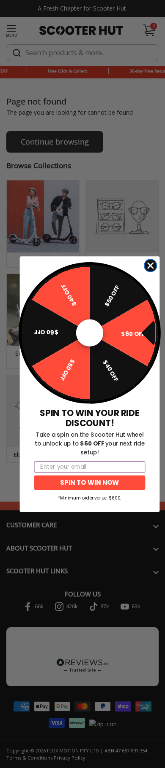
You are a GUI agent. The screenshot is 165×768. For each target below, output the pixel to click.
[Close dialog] (150, 265)
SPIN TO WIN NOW (89, 482)
